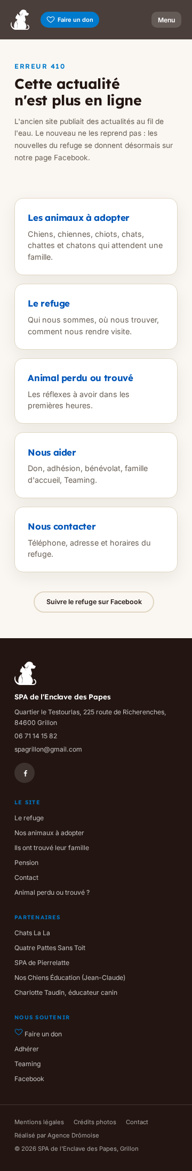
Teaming (27, 1064)
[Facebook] (24, 773)
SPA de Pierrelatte (41, 963)
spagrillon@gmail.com (48, 749)
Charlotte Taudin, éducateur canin (65, 992)
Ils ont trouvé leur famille (51, 848)
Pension (26, 863)
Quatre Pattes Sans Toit (49, 948)
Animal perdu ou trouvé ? (52, 892)
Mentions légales (39, 1122)
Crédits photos (95, 1122)
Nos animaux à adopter (49, 833)
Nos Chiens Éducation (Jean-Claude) (69, 978)
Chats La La (32, 933)
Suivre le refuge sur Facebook (94, 602)
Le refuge (29, 818)
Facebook (29, 1079)
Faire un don (75, 19)
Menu (166, 20)
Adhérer (26, 1049)
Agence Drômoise (73, 1135)
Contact (26, 877)
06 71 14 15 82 (35, 736)
